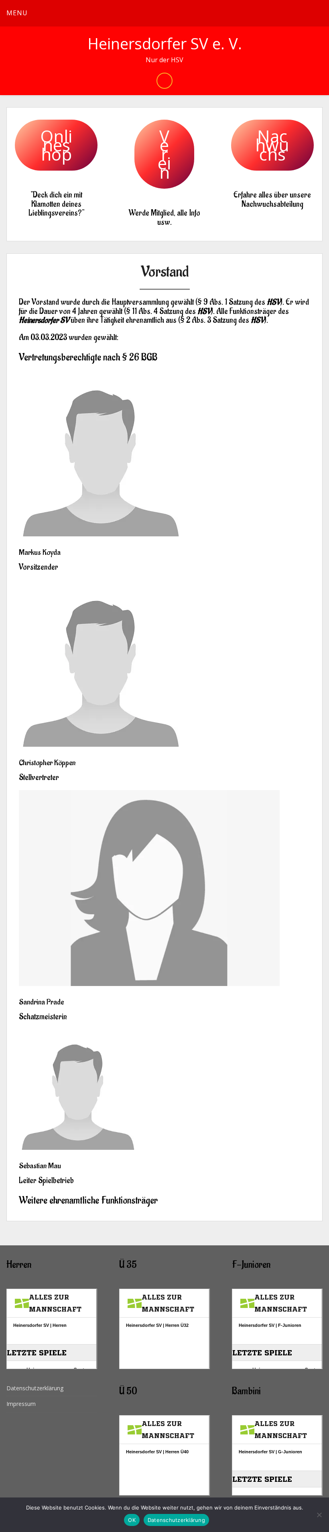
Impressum (21, 1404)
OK (132, 1520)
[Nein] (319, 1515)
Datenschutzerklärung (34, 1388)
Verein (164, 153)
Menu (17, 12)
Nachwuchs (272, 144)
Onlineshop (56, 144)
